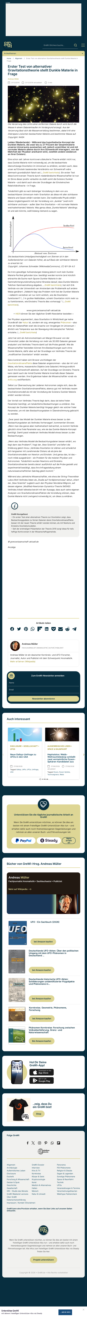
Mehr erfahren (69, 840)
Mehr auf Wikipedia (17, 889)
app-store (41, 1072)
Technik (60, 1182)
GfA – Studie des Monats (17, 1191)
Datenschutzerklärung (16, 1200)
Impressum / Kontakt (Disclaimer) (21, 1203)
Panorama (61, 1165)
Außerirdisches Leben (59, 746)
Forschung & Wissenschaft (18, 1179)
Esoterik (10, 1176)
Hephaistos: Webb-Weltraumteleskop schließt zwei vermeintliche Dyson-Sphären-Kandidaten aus (61, 758)
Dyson (56, 772)
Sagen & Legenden (65, 1173)
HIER (17, 314)
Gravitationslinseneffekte (20, 363)
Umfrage (35, 769)
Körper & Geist (38, 1176)
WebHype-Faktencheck (67, 1194)
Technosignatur (53, 774)
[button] (12, 629)
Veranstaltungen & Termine (68, 1188)
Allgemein (18, 58)
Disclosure (16, 746)
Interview (36, 1168)
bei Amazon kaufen (43, 941)
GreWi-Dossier (38, 1165)
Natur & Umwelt (38, 1194)
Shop (38, 1114)
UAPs (24, 769)
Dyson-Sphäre (64, 772)
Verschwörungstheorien (67, 1191)
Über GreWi (12, 1197)
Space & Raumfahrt (57, 749)
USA (11, 772)
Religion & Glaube (64, 1170)
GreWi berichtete (51, 172)
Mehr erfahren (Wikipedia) (22, 661)
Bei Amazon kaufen (41, 1041)
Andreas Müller (13, 79)
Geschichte (11, 1185)
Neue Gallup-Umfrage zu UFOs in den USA (23, 755)
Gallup (18, 769)
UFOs (12, 749)
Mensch (35, 1191)
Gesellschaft (30, 746)
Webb (62, 774)
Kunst (34, 1182)
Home (9, 58)
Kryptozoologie (38, 1179)
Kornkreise (36, 1173)
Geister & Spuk (13, 1182)
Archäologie (12, 1168)
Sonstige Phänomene (66, 1176)
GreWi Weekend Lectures (17, 1194)
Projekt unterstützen (43, 1260)
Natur (25, 322)
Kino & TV (36, 1170)
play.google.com (41, 1080)
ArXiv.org (12, 379)
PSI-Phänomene (63, 1168)
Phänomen (66, 322)
